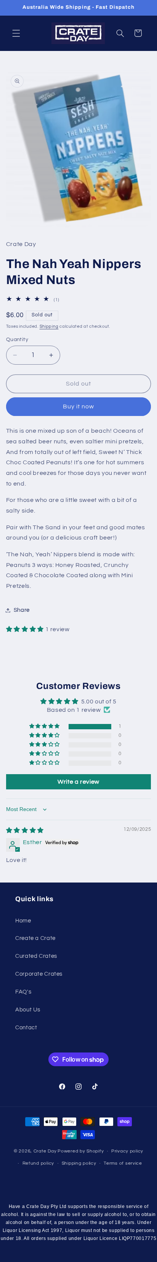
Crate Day (45, 1151)
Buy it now (79, 406)
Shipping (49, 326)
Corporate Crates (38, 974)
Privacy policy (127, 1151)
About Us (27, 1010)
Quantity (17, 339)
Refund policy (38, 1163)
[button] (16, 33)
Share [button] (22, 610)
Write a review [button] (78, 782)
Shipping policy (79, 1163)
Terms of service (123, 1163)
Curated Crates (36, 956)
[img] (25, 830)
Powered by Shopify (81, 1151)
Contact (26, 1027)
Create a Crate (35, 938)
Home (23, 921)
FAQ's (23, 992)
